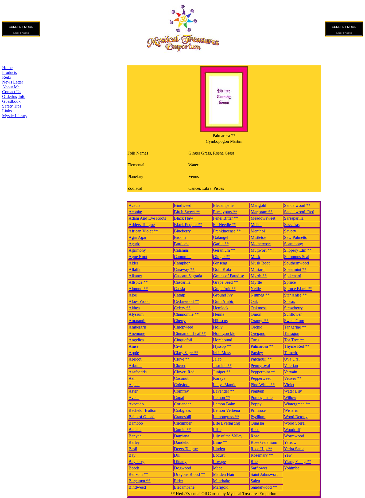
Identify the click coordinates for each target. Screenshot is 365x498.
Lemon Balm (224, 404)
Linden (219, 448)
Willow (290, 397)
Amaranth (137, 320)
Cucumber (183, 423)
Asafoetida (138, 372)
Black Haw (183, 218)
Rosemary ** (262, 455)
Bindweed (182, 205)
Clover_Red (184, 372)
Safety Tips (11, 106)
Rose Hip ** (261, 448)
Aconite (135, 212)
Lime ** (220, 442)
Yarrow (290, 442)
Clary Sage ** (186, 352)
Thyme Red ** (296, 346)
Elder (178, 481)
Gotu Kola (222, 269)
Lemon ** (221, 397)
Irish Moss (222, 352)
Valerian (291, 365)
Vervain (290, 372)
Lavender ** (223, 391)
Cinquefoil (183, 340)
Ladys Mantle (224, 384)
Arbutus (135, 365)
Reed (255, 429)
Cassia (179, 288)
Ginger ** (221, 256)
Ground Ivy (223, 295)
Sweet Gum (294, 320)
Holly (218, 327)
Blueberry (182, 231)
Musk (255, 256)
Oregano (258, 333)
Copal (179, 397)
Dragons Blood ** (189, 474)
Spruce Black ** (298, 288)
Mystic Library (14, 115)
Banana (135, 429)
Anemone (137, 333)
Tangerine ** (295, 327)
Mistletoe (258, 237)
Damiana (181, 436)
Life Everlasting (226, 423)
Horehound (222, 340)
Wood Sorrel (294, 423)
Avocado (136, 404)
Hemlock (220, 308)
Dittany (180, 461)
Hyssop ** (222, 346)
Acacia (134, 205)
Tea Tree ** (294, 340)
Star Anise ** (295, 295)
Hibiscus (220, 320)
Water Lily (293, 391)
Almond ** (138, 288)
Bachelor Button (142, 410)
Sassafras (292, 224)
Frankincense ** (227, 231)
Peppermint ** (263, 372)
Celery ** (182, 308)
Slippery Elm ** (298, 250)
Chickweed (183, 327)
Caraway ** (184, 269)
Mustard (258, 269)
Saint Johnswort (264, 474)
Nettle (256, 288)
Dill (177, 455)
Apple (134, 352)
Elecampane (223, 205)
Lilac (217, 429)
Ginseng (220, 263)
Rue (254, 461)
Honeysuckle (224, 333)
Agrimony (137, 250)
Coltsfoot (181, 384)
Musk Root (260, 263)
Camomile (182, 256)
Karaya (219, 378)
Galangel (220, 237)
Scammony (293, 244)
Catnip (179, 295)
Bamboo (136, 423)
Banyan (135, 436)
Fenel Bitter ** (225, 218)
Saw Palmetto (295, 237)
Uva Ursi (292, 359)
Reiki (6, 77)
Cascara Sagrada (188, 276)
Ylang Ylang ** (297, 461)
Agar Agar (137, 237)
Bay (132, 455)
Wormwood (294, 436)
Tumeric (291, 352)
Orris (255, 340)
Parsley (257, 352)
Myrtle (256, 282)
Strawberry (293, 308)
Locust (218, 455)
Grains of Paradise (228, 276)
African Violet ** (143, 231)
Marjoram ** (262, 212)
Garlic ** (221, 244)
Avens (134, 397)
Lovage (219, 461)
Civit (178, 346)
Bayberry (136, 461)
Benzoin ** (138, 474)
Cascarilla (182, 282)
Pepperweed (261, 378)
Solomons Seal (296, 256)
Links (7, 111)
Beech (134, 468)
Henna (218, 314)
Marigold (258, 205)
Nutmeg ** (260, 295)
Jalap (217, 359)
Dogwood (182, 468)
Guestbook (11, 101)
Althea (134, 308)
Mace (217, 468)
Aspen (134, 384)
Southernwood (296, 263)
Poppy (256, 404)
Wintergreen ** (297, 404)
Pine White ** (263, 384)
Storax (289, 301)
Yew (288, 455)
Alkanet (135, 276)
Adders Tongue (142, 224)
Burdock (181, 244)
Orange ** (260, 320)
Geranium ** (224, 250)
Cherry (180, 320)
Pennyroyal (260, 365)
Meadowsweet (263, 218)
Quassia (257, 423)
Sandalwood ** (297, 205)
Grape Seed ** (225, 282)
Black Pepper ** (188, 224)
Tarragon (291, 333)
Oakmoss (258, 308)
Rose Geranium (264, 442)
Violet (289, 384)
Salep (255, 481)
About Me (11, 87)
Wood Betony (296, 416)
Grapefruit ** (224, 288)
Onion (256, 314)
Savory (290, 231)
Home (7, 67)
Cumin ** (182, 429)
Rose (255, 436)
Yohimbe (291, 468)
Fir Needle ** (224, 224)
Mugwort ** (261, 250)
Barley (134, 442)
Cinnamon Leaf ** (190, 333)
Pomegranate (262, 397)
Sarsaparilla (294, 218)
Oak (254, 301)
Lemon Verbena (226, 410)
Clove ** (181, 359)
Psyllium (258, 416)
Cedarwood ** (186, 301)
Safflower (259, 468)
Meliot (256, 224)
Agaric (134, 244)
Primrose (258, 410)
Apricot (135, 359)
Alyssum (136, 314)
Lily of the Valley (227, 436)
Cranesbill (182, 416)
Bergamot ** (139, 481)
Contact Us (11, 91)
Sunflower (293, 314)
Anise (133, 346)
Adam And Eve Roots (147, 218)
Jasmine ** (222, 365)
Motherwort (261, 244)
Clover (179, 365)
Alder (133, 263)
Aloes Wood (139, 301)
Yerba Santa (294, 448)
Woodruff (292, 429)
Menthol (258, 231)
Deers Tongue (186, 448)
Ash (132, 378)
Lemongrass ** (226, 416)
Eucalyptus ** (225, 212)
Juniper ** (222, 372)
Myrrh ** (259, 276)
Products (9, 72)
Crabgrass (182, 410)
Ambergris (137, 327)
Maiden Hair (223, 474)
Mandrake (221, 481)
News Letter (12, 82)
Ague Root (138, 256)
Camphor (182, 263)
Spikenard (292, 276)
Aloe (133, 295)
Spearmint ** (295, 269)
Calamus (181, 250)
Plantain (257, 391)
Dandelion (183, 442)
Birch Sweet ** (187, 212)
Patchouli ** (261, 359)
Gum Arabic (223, 301)
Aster (133, 391)
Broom (180, 237)
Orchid (256, 327)
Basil (133, 448)
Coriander (182, 404)
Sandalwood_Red (299, 212)
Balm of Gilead (141, 416)
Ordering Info (13, 96)
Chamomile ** (186, 314)
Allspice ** (138, 282)
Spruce (290, 282)
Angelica (136, 340)
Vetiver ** (292, 378)
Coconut (181, 378)
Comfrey (181, 391)
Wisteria (291, 410)
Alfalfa (134, 269)
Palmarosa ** (262, 346)
